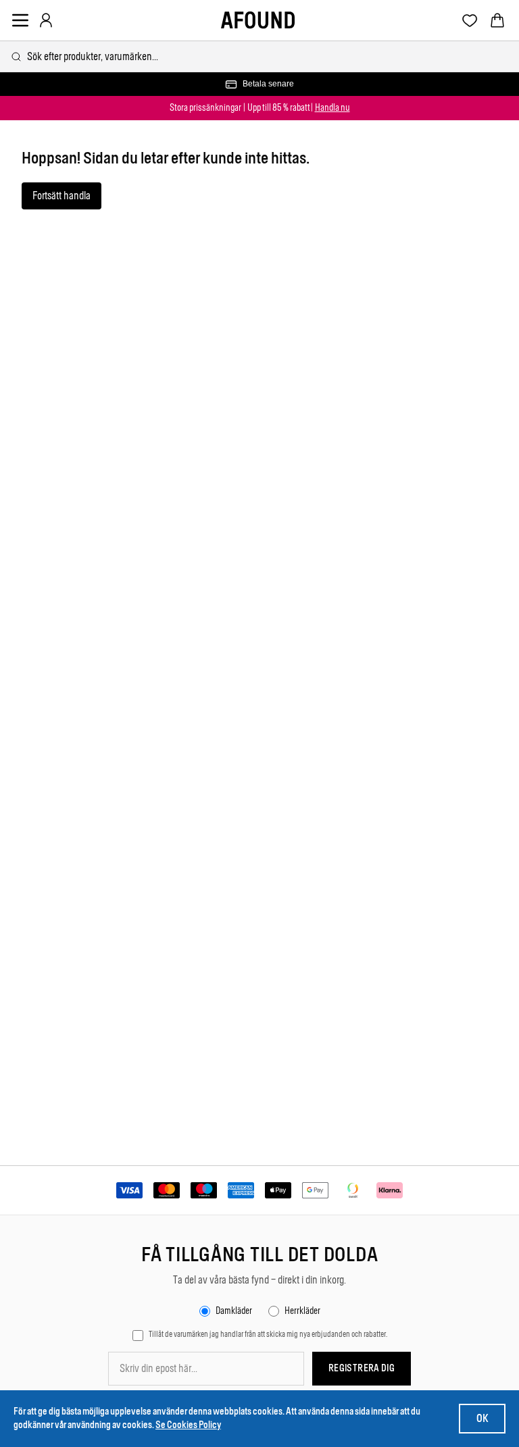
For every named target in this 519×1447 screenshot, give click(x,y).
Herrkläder (302, 1311)
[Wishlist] (470, 20)
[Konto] (45, 20)
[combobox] (259, 56)
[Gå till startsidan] (258, 20)
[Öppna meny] (20, 20)
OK (482, 1418)
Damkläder (234, 1311)
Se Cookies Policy (188, 1425)
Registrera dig (361, 1368)
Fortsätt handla (61, 195)
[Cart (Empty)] (497, 20)
